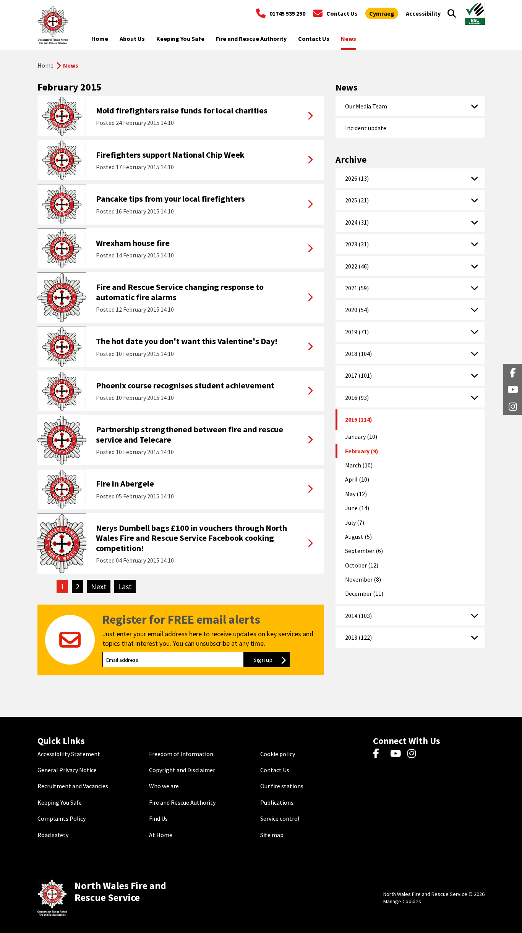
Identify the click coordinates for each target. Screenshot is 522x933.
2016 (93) (357, 397)
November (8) (363, 579)
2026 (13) (357, 178)
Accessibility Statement (68, 754)
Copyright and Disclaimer (182, 770)
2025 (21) (357, 200)
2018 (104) (358, 353)
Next (100, 586)
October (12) (361, 565)
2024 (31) (357, 222)
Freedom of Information (181, 754)
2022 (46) (357, 266)
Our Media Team (366, 106)
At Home (160, 835)
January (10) (361, 436)
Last (127, 586)
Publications (276, 802)
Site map (272, 835)
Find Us (158, 818)
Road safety (52, 835)
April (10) (357, 479)
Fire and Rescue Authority (182, 802)
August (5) (358, 536)
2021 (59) (357, 288)
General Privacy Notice (67, 770)
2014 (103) (358, 615)
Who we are (164, 786)
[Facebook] (379, 754)
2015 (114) (358, 419)
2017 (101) (358, 375)
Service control (280, 818)
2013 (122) (358, 637)
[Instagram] (414, 754)
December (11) (364, 593)
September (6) (364, 551)
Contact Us (274, 770)
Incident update (365, 128)
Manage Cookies (402, 901)
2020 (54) (357, 310)
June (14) (357, 508)
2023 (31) (357, 244)
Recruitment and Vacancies (72, 786)
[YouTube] (397, 754)
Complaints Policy (61, 818)
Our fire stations (281, 786)
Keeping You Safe (59, 802)
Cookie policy (277, 754)
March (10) (359, 465)
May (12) (356, 494)
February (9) (361, 451)
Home (45, 65)
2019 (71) (357, 332)
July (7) (354, 522)
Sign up (271, 659)
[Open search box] (452, 13)
